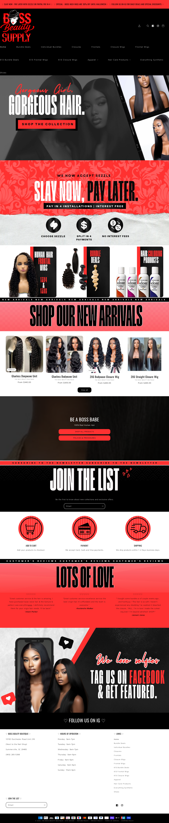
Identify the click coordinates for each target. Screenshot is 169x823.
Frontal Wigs (119, 763)
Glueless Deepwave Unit (24, 376)
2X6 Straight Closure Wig (144, 377)
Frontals (117, 755)
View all (84, 390)
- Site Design (69, 821)
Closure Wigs (119, 759)
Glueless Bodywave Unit (64, 376)
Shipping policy (127, 821)
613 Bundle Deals (121, 767)
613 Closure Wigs (121, 775)
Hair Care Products (122, 784)
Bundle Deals (119, 743)
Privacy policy (97, 821)
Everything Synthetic (123, 788)
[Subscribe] (102, 506)
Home (116, 739)
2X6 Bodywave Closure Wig (104, 377)
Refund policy (83, 821)
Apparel (117, 779)
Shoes (116, 792)
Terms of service (112, 821)
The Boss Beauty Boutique (52, 821)
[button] (92, 59)
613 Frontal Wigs (121, 771)
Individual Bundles (122, 747)
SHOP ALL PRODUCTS (84, 432)
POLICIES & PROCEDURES (84, 438)
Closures (117, 751)
